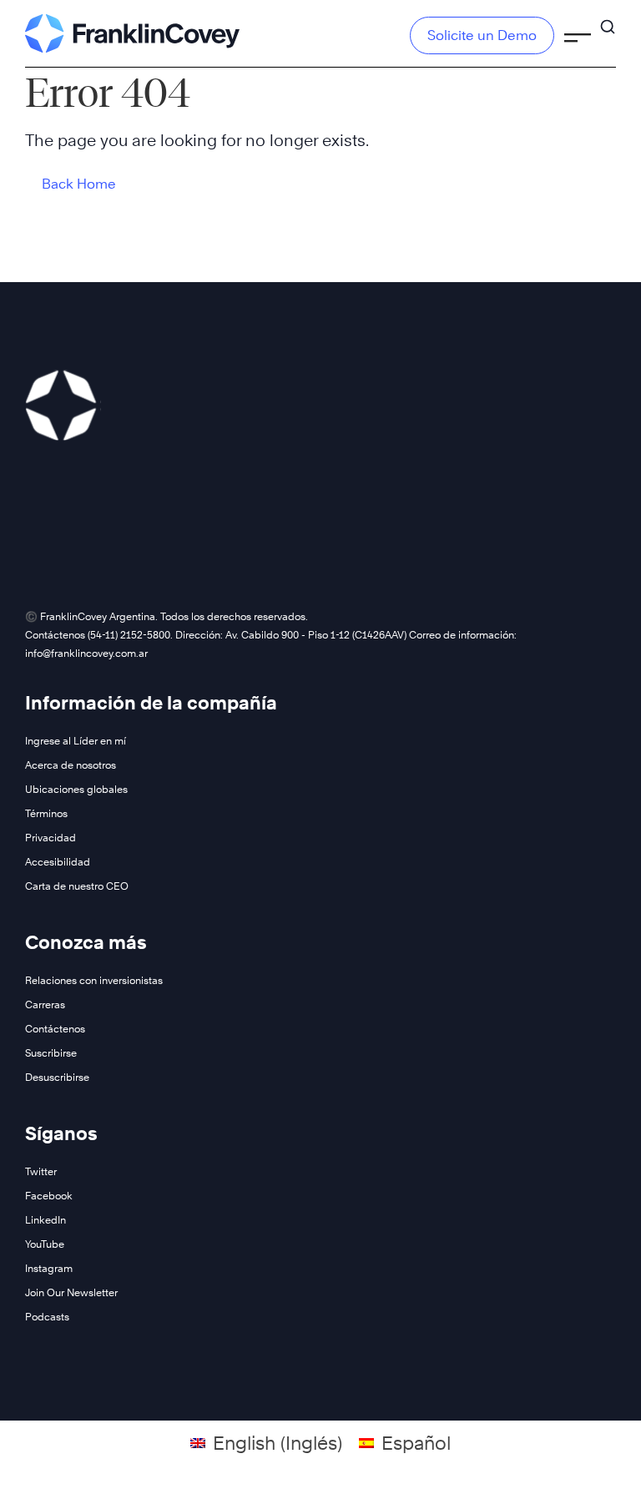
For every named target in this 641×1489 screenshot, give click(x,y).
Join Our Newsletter (71, 1292)
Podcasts (47, 1316)
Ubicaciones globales (76, 789)
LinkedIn (45, 1220)
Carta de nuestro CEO (77, 886)
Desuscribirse (57, 1077)
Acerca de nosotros (70, 765)
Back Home (79, 184)
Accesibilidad (57, 862)
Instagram (49, 1268)
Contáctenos (55, 1028)
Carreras (45, 1004)
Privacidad (50, 837)
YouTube (44, 1244)
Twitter (41, 1171)
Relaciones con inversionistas (94, 980)
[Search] (607, 19)
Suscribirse (51, 1053)
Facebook (49, 1195)
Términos (46, 813)
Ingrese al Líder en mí (75, 740)
